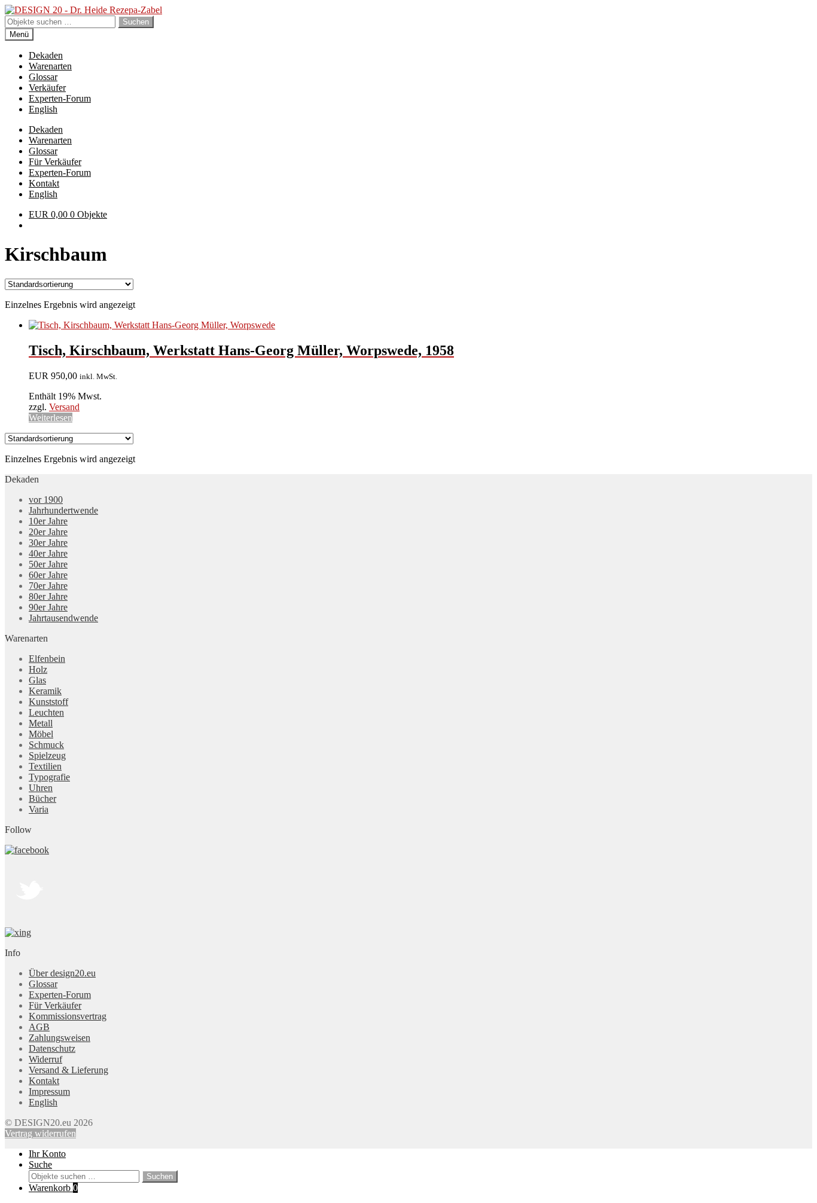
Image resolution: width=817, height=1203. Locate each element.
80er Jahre (48, 596)
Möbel (41, 734)
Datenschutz (52, 1048)
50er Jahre (48, 564)
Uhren (41, 788)
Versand (64, 407)
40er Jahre (48, 553)
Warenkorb (53, 1188)
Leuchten (46, 712)
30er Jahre (48, 543)
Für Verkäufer (55, 162)
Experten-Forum (60, 98)
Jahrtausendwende (63, 618)
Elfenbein (47, 659)
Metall (41, 723)
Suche (40, 1164)
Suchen (136, 21)
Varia (38, 809)
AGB (39, 1027)
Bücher (42, 798)
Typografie (49, 777)
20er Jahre (48, 532)
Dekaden (46, 55)
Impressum (49, 1091)
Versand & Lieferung (68, 1070)
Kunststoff (48, 702)
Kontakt (44, 183)
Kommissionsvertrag (67, 1016)
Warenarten (50, 66)
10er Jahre (48, 521)
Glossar (43, 77)
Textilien (45, 766)
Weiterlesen (50, 418)
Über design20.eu (62, 973)
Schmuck (46, 745)
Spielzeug (47, 755)
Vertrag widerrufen (40, 1133)
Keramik (45, 691)
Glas (37, 680)
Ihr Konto (47, 1154)
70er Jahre (48, 586)
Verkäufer (47, 88)
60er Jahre (48, 575)
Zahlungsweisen (59, 1038)
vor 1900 (46, 499)
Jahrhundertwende (63, 510)
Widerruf (45, 1059)
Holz (38, 669)
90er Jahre (48, 607)
